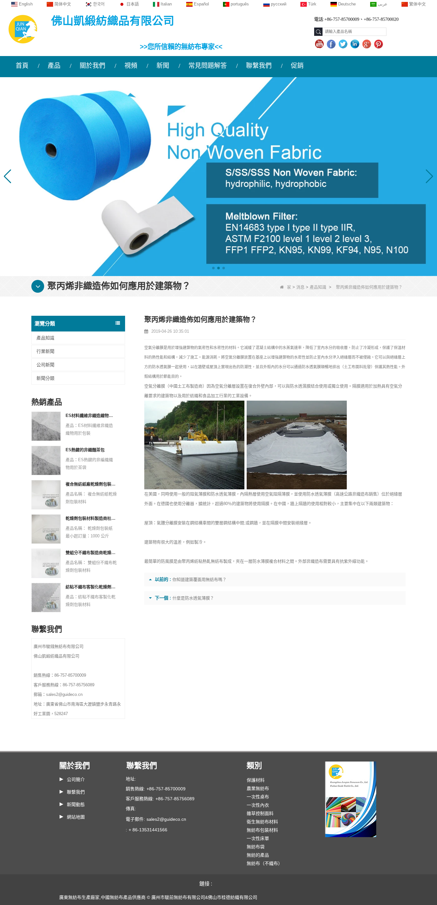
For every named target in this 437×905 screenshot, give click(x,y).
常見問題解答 (207, 65)
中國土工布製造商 (186, 386)
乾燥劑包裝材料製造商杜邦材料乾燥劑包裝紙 (91, 518)
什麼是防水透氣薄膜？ (193, 598)
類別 (254, 765)
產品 (54, 65)
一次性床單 (258, 838)
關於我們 (92, 65)
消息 (300, 287)
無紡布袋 (256, 846)
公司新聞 (45, 364)
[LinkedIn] (355, 44)
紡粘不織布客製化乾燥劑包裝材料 (91, 586)
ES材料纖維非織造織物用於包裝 (91, 415)
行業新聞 (45, 351)
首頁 (22, 65)
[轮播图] (218, 176)
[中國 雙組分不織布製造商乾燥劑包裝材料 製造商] (46, 562)
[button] (213, 268)
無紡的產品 (258, 855)
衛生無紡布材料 (262, 821)
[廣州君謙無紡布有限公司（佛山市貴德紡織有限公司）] (22, 28)
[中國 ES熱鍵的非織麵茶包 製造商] (46, 460)
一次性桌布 (258, 796)
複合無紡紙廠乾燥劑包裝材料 (91, 484)
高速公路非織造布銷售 (356, 494)
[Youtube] (320, 44)
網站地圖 (76, 816)
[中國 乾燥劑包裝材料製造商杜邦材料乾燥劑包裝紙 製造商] (46, 528)
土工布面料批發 (357, 367)
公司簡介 (76, 779)
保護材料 (256, 780)
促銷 (297, 65)
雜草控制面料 (260, 813)
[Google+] (367, 44)
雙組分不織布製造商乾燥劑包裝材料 (91, 552)
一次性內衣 (258, 805)
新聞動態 (76, 804)
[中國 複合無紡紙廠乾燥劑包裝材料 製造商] (46, 494)
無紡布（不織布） (264, 863)
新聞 (162, 65)
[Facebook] (332, 44)
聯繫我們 (259, 65)
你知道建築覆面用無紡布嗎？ (199, 579)
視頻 (130, 65)
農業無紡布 (258, 788)
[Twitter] (343, 44)
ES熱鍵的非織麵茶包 (85, 449)
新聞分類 (45, 378)
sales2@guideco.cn (166, 819)
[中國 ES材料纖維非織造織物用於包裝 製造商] (46, 425)
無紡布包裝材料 (262, 830)
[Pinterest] (379, 44)
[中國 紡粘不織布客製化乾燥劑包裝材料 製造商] (46, 597)
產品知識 (318, 287)
